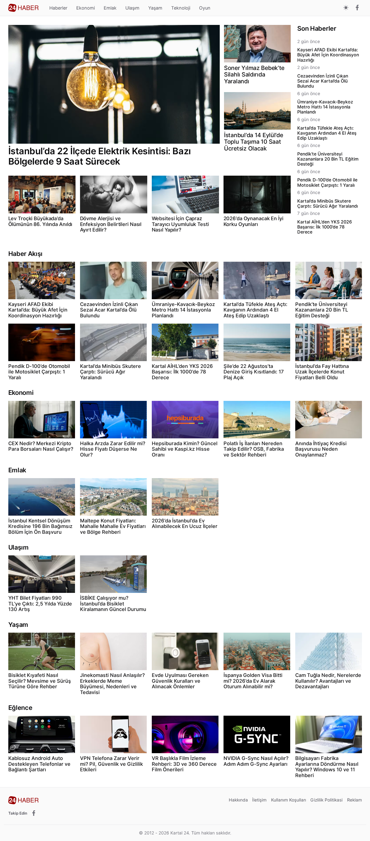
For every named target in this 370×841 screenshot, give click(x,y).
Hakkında (238, 799)
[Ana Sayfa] (23, 8)
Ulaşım (132, 8)
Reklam (354, 799)
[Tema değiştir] (346, 8)
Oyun (204, 8)
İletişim (259, 799)
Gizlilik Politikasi (326, 799)
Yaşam (155, 8)
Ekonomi (85, 8)
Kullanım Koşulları (288, 799)
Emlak (110, 8)
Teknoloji (180, 8)
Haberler (58, 8)
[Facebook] (357, 8)
